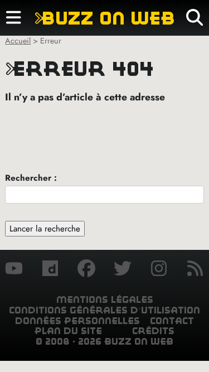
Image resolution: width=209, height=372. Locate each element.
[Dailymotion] (50, 270)
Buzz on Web (105, 18)
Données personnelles (77, 321)
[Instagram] (159, 270)
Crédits (153, 331)
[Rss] (195, 270)
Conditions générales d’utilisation (104, 310)
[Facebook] (86, 270)
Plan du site (68, 331)
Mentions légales (104, 300)
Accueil (18, 40)
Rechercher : (31, 178)
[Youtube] (14, 270)
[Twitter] (123, 270)
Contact (172, 321)
